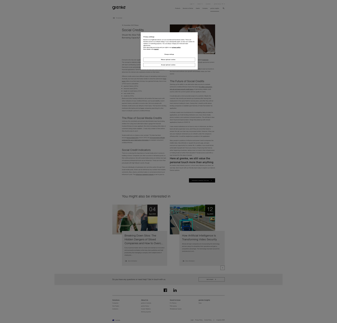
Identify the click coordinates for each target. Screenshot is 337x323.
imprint (156, 49)
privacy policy (176, 47)
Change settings (169, 54)
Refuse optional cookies (168, 59)
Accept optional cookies (168, 65)
